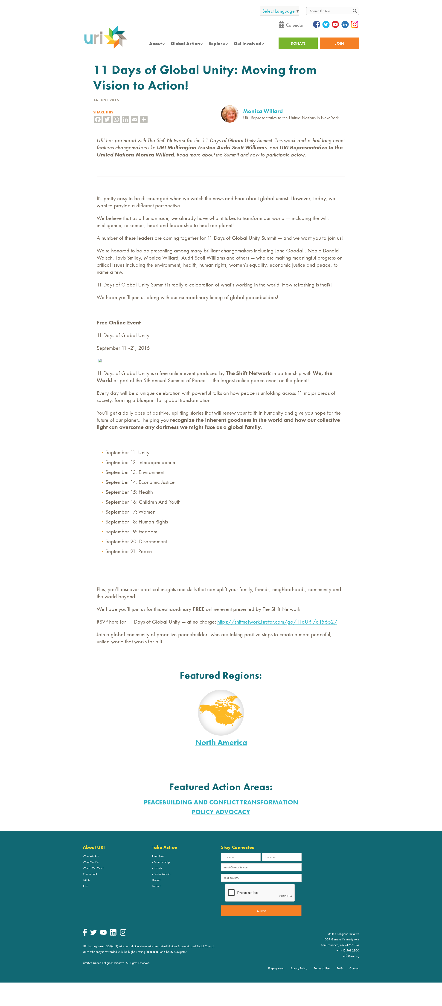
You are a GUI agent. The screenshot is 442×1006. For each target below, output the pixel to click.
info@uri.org (351, 956)
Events (158, 868)
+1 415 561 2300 (348, 950)
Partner (156, 886)
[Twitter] (93, 934)
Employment (276, 968)
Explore (217, 43)
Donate (156, 880)
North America (221, 742)
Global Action (185, 43)
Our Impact (90, 874)
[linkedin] (113, 934)
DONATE (298, 43)
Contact (354, 968)
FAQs (86, 880)
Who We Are (91, 856)
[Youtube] (103, 933)
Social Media (162, 874)
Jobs (85, 886)
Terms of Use (322, 968)
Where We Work (93, 868)
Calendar (295, 25)
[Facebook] (85, 935)
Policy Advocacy (221, 812)
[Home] (105, 49)
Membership (162, 862)
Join (339, 43)
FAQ (340, 968)
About (155, 43)
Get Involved (247, 43)
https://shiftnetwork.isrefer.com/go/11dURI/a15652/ (277, 621)
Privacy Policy (299, 968)
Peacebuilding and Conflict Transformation (221, 802)
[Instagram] (123, 934)
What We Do (91, 862)
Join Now (158, 856)
